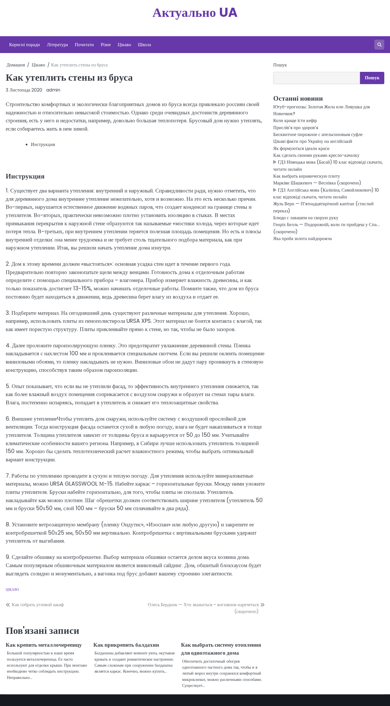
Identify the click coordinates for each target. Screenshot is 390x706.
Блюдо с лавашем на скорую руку (305, 217)
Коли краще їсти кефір (295, 120)
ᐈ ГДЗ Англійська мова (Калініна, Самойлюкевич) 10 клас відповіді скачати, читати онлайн (326, 193)
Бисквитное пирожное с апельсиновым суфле (318, 134)
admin (53, 90)
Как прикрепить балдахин (126, 645)
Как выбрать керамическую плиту (306, 176)
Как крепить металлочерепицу (44, 645)
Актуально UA (195, 12)
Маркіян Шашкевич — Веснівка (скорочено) (317, 183)
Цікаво (124, 44)
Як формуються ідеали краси (301, 148)
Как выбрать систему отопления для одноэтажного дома (221, 649)
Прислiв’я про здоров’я (295, 127)
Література (57, 44)
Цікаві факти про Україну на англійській (312, 141)
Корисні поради (24, 44)
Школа (144, 44)
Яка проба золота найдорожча (302, 238)
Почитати (84, 44)
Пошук (280, 65)
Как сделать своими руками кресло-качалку (316, 155)
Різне (106, 44)
